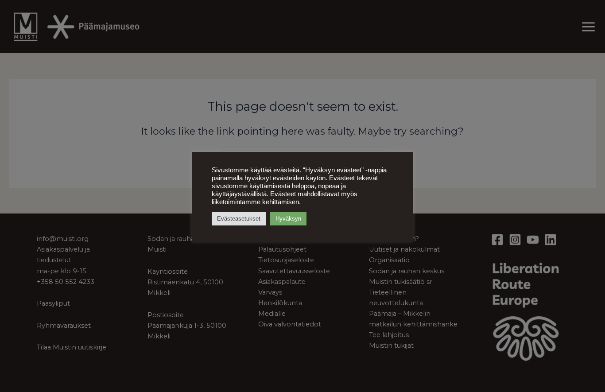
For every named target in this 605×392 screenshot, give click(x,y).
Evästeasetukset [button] (238, 218)
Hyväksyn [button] (288, 218)
